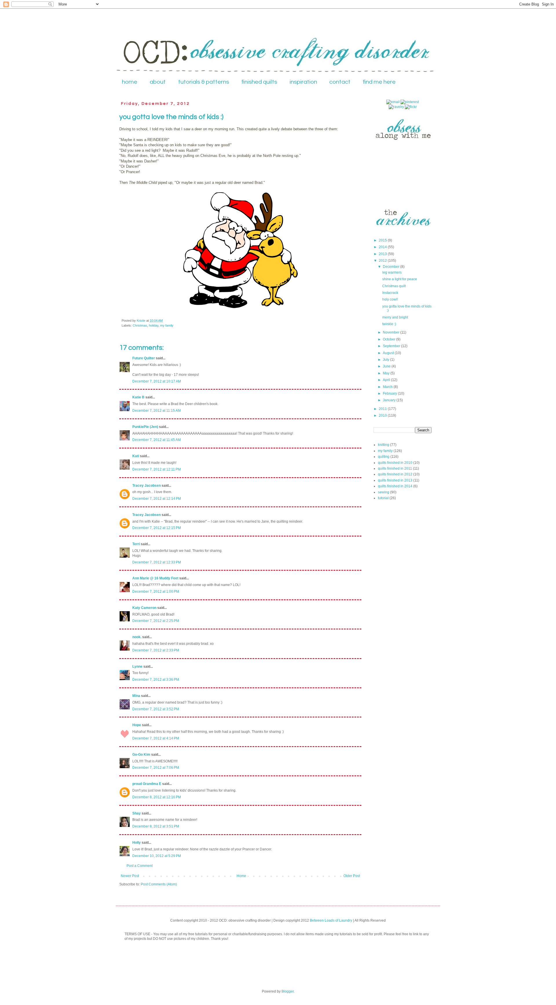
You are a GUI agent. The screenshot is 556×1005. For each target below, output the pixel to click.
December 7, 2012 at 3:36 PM (155, 680)
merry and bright (395, 317)
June (387, 366)
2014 (383, 247)
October (389, 339)
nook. (136, 637)
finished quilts (259, 82)
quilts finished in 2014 (395, 486)
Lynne (137, 666)
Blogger (287, 991)
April (387, 380)
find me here (379, 82)
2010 (383, 415)
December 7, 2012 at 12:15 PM (156, 528)
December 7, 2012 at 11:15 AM (156, 411)
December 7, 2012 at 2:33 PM (155, 650)
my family (166, 325)
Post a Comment (140, 866)
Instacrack (390, 293)
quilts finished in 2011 (395, 468)
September (392, 346)
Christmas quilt (394, 286)
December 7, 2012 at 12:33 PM (156, 562)
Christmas (140, 325)
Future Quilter (143, 358)
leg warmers (392, 272)
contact (339, 82)
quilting (383, 457)
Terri (136, 544)
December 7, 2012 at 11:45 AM (156, 440)
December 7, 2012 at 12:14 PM (156, 499)
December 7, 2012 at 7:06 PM (155, 768)
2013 (383, 254)
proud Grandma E (146, 784)
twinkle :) (389, 324)
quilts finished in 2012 (395, 474)
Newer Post (130, 876)
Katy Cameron (144, 608)
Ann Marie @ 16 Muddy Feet (155, 578)
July (386, 360)
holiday (153, 325)
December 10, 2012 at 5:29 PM (156, 856)
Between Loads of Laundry (331, 920)
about (158, 82)
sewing (383, 492)
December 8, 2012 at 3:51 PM (155, 826)
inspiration (303, 82)
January (389, 400)
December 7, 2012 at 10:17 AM (156, 381)
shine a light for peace (399, 279)
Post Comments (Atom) (159, 884)
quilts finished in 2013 (395, 480)
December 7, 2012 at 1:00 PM (155, 592)
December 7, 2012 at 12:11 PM (156, 469)
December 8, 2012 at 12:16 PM (156, 797)
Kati (135, 456)
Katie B (138, 397)
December (391, 267)
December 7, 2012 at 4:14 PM (155, 738)
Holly (136, 843)
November (391, 332)
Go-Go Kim (141, 755)
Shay (136, 813)
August (389, 353)
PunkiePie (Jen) (145, 427)
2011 (383, 409)
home (129, 82)
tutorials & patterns (203, 82)
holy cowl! (390, 299)
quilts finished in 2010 (395, 463)
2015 (383, 240)
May (386, 373)
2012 (383, 261)
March (388, 387)
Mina (136, 696)
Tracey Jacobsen (146, 486)
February (390, 393)
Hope (136, 725)
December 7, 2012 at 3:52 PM (155, 709)
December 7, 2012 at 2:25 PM (155, 621)
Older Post (351, 876)
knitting (383, 445)
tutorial (383, 498)
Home (241, 876)
